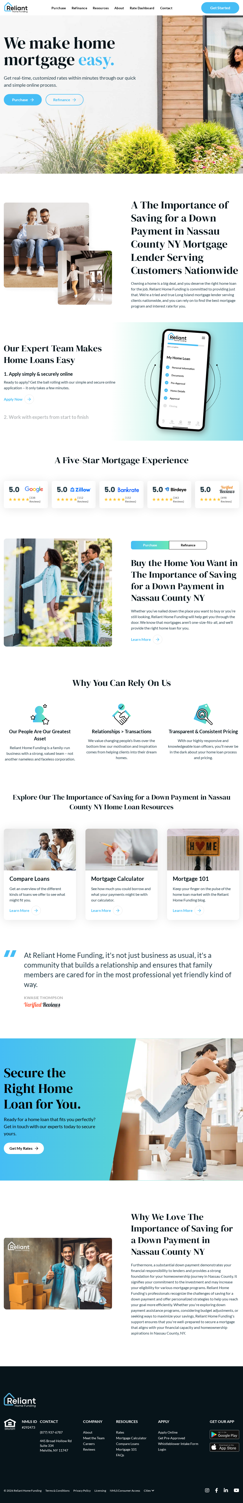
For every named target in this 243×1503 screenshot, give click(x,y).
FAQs (120, 1455)
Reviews (89, 1449)
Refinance (79, 8)
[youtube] (236, 1491)
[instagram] (207, 1491)
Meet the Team (94, 1438)
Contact (166, 8)
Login (162, 1449)
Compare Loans (127, 1444)
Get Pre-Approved (171, 1438)
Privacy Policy (82, 1490)
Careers (89, 1444)
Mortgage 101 (126, 1449)
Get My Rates (21, 1148)
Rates (120, 1432)
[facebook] (216, 1491)
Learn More (141, 639)
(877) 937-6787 (51, 1432)
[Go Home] (16, 8)
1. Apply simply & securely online (38, 374)
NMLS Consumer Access (125, 1490)
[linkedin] (226, 1491)
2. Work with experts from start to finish (46, 417)
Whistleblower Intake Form (178, 1444)
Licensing (100, 1490)
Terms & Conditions (57, 1490)
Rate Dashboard (142, 8)
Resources (101, 8)
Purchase (58, 8)
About (119, 8)
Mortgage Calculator (131, 1438)
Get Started (220, 7)
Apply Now (13, 399)
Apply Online (168, 1432)
